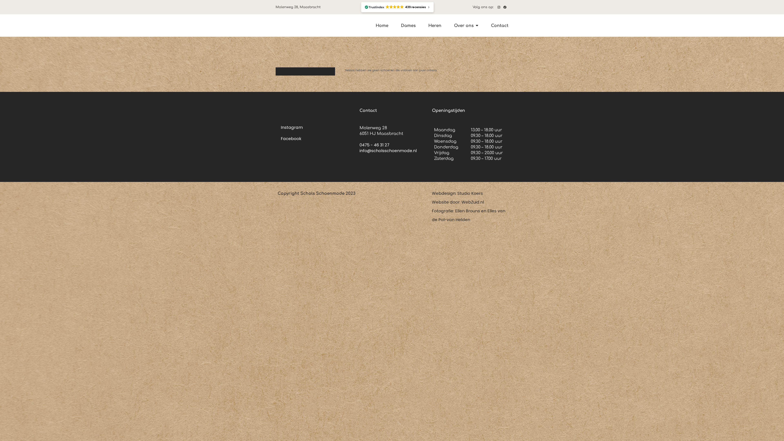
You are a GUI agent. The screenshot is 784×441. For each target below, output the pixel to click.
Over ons (464, 25)
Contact (499, 25)
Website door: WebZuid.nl (458, 202)
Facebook (291, 138)
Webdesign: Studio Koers (457, 193)
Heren (434, 25)
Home (382, 25)
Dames (408, 25)
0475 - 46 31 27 (374, 145)
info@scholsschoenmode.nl (388, 151)
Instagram (292, 127)
